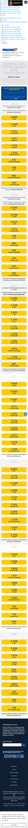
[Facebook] (6, 756)
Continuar (14, 825)
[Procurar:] (12, 744)
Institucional (14, 779)
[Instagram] (18, 756)
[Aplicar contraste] (3, 20)
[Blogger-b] (22, 756)
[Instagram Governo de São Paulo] (10, 11)
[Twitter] (10, 756)
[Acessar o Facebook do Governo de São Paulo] (15, 40)
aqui (15, 98)
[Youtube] (14, 756)
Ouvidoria (14, 782)
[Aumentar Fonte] (5, 18)
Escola (14, 769)
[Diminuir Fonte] (16, 18)
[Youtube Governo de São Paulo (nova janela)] (10, 7)
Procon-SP (14, 766)
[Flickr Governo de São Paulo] (11, 27)
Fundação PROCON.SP (10, 724)
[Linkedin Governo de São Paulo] (12, 29)
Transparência (14, 785)
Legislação (14, 775)
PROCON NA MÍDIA (14, 772)
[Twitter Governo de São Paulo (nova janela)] (9, 9)
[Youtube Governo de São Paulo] (12, 35)
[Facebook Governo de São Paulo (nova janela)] (10, 13)
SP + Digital (3, 1)
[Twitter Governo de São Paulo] (11, 33)
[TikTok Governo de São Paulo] (11, 31)
